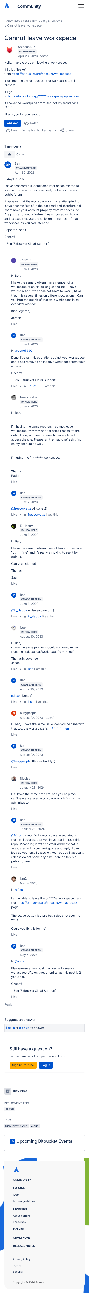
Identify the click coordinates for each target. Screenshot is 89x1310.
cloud (35, 1126)
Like (14, 324)
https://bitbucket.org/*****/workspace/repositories (43, 96)
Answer (12, 123)
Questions (55, 21)
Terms (17, 1265)
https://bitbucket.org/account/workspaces (41, 73)
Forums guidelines (24, 1201)
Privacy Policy (21, 1259)
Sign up (24, 1027)
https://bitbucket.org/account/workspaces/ (47, 902)
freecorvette (28, 397)
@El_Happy (19, 610)
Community (29, 6)
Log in (10, 1027)
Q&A (26, 21)
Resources (19, 1222)
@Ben (19, 889)
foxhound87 (26, 47)
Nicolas (25, 778)
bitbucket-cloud (16, 1126)
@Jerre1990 (23, 350)
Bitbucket (38, 21)
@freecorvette (21, 508)
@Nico (16, 835)
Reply (8, 1004)
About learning (21, 1215)
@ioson (16, 695)
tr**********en (58, 728)
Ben (17, 163)
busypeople (28, 713)
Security (18, 1271)
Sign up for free (23, 1065)
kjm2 (23, 878)
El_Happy (26, 525)
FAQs (16, 1195)
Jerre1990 (27, 260)
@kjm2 (19, 961)
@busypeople (20, 761)
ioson (23, 627)
